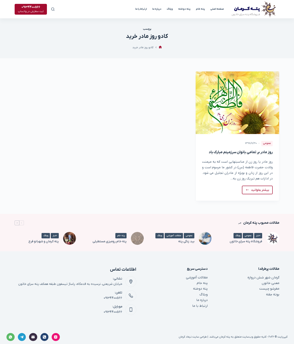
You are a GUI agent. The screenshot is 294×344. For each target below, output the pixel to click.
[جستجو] (52, 9)
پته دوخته (184, 9)
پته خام (200, 9)
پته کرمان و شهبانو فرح (43, 241)
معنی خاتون (270, 283)
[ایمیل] (33, 337)
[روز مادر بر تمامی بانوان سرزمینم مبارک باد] (237, 102)
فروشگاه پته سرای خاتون (246, 241)
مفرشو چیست (269, 289)
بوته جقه (272, 294)
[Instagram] (56, 337)
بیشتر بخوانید (257, 191)
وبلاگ (170, 9)
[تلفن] (44, 337)
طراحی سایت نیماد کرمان (193, 337)
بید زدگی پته (186, 241)
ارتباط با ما (141, 9)
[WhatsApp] (10, 337)
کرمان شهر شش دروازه (263, 277)
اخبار (258, 235)
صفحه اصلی (217, 9)
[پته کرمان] (160, 47)
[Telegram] (22, 337)
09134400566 (113, 298)
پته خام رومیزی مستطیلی (110, 241)
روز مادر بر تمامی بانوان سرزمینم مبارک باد (241, 152)
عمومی (267, 143)
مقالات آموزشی (173, 235)
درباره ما (156, 9)
